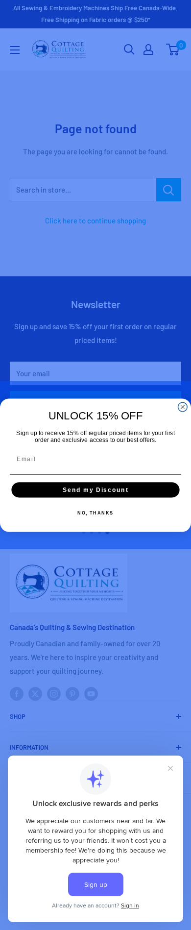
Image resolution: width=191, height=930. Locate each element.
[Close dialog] (182, 407)
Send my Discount (95, 489)
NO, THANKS (95, 512)
